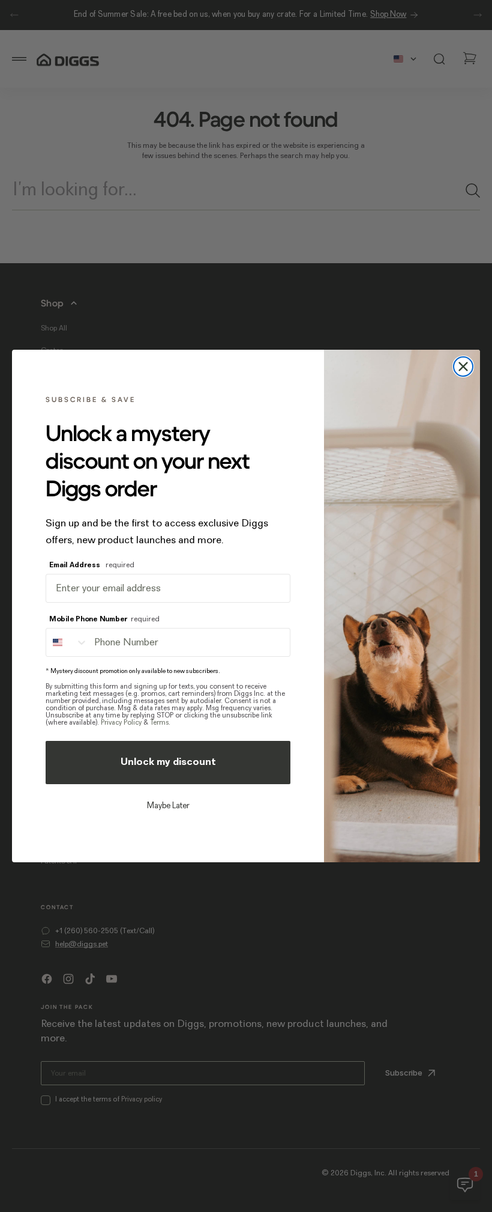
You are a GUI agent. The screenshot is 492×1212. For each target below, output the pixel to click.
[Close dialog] (463, 366)
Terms (159, 722)
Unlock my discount (168, 762)
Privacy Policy (121, 722)
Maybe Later (168, 806)
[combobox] (67, 642)
